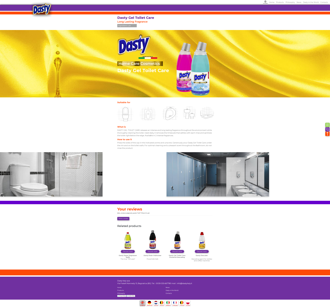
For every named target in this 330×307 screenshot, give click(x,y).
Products (280, 2)
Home (271, 2)
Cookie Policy (131, 295)
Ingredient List (124, 26)
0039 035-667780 (163, 283)
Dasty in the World (311, 2)
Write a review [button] (123, 218)
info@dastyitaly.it (184, 283)
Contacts (324, 2)
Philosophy (290, 2)
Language (265, 3)
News (299, 2)
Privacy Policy (122, 295)
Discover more (128, 251)
